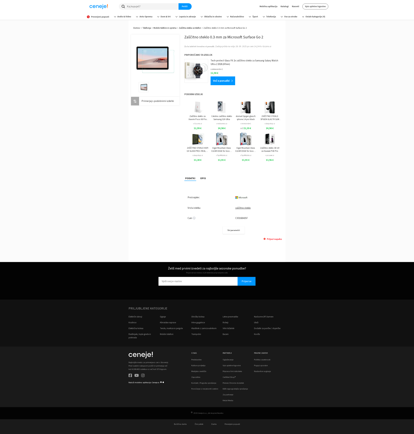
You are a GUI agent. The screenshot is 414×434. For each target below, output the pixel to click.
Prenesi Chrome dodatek (233, 383)
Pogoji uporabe (261, 365)
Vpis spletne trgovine (315, 6)
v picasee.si (269, 155)
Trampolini (196, 334)
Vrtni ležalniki (228, 328)
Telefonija (146, 28)
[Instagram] (143, 375)
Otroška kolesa (197, 316)
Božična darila (180, 424)
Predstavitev (196, 359)
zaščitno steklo (243, 208)
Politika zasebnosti (262, 359)
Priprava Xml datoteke (232, 371)
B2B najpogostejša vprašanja (235, 388)
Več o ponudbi (221, 80)
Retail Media (228, 400)
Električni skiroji (135, 316)
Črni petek (199, 424)
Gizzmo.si (267, 46)
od (245, 128)
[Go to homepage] (99, 6)
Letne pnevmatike (230, 316)
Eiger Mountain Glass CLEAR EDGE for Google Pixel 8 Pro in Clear (245, 150)
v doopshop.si (270, 123)
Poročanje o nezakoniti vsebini (204, 388)
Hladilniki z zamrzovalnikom (204, 328)
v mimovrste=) (245, 123)
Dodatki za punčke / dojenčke (267, 328)
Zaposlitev (195, 377)
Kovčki (257, 334)
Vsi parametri (234, 230)
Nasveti (295, 6)
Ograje (163, 316)
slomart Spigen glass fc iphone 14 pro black (246, 118)
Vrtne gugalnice (198, 322)
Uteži (256, 322)
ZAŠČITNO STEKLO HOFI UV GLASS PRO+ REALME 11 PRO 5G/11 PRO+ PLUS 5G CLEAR (197, 150)
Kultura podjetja (198, 365)
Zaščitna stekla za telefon (190, 28)
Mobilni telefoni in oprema (164, 28)
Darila (214, 424)
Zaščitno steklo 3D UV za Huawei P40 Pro (269, 149)
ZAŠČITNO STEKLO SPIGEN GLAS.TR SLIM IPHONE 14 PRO (270, 118)
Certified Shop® (229, 377)
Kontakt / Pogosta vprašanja (203, 383)
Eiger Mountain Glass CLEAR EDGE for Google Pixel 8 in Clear (221, 150)
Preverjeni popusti (232, 424)
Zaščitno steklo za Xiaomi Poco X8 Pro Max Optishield (198, 118)
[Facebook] (130, 375)
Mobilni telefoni (166, 334)
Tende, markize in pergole (171, 328)
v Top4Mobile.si (221, 155)
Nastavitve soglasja (262, 371)
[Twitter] (136, 375)
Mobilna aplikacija (268, 6)
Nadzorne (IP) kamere (263, 316)
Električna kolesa (136, 328)
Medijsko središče (198, 371)
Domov (136, 28)
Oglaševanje (228, 359)
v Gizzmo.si (197, 123)
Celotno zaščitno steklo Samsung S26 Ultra (221, 118)
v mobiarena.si (221, 123)
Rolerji (225, 322)
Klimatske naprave (168, 322)
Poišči (185, 6)
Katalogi (285, 6)
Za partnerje (228, 394)
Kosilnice (132, 322)
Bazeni (226, 334)
